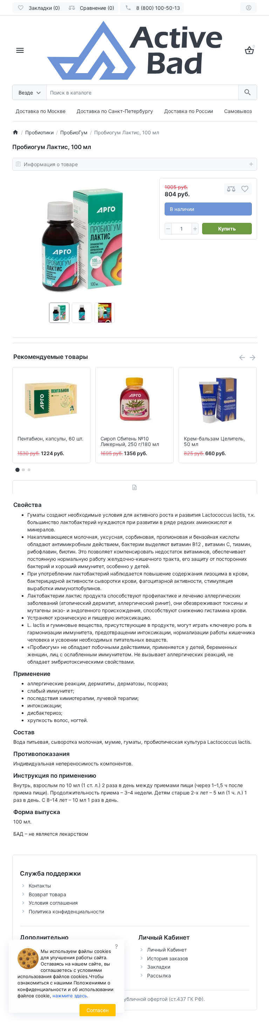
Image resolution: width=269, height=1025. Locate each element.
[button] (23, 469)
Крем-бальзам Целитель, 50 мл (214, 441)
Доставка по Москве (40, 111)
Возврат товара (47, 894)
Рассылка (159, 975)
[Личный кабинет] (248, 7)
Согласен (98, 1010)
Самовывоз (238, 111)
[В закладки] (245, 189)
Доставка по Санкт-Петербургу (115, 111)
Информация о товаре (51, 164)
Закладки (158, 967)
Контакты (40, 886)
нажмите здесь (70, 995)
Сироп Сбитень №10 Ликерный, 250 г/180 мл (130, 441)
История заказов (167, 958)
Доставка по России (188, 111)
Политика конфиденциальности (66, 911)
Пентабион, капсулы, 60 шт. (50, 438)
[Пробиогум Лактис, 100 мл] (82, 240)
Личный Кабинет (167, 950)
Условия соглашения (53, 903)
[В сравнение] (231, 189)
